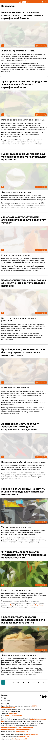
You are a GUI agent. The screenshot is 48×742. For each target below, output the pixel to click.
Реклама (5, 703)
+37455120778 (13, 713)
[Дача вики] (24, 2)
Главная (4, 695)
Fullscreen (39, 45)
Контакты (5, 701)
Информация (45, 45)
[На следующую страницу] (2, 688)
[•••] (24, 43)
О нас (3, 698)
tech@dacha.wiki (23, 736)
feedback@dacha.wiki (19, 739)
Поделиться (42, 45)
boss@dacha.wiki (32, 734)
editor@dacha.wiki (22, 731)
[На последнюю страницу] (7, 688)
